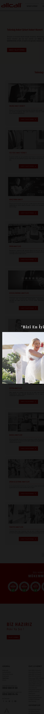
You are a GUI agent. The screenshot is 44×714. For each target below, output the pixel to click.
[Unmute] (8, 381)
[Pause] (5, 381)
